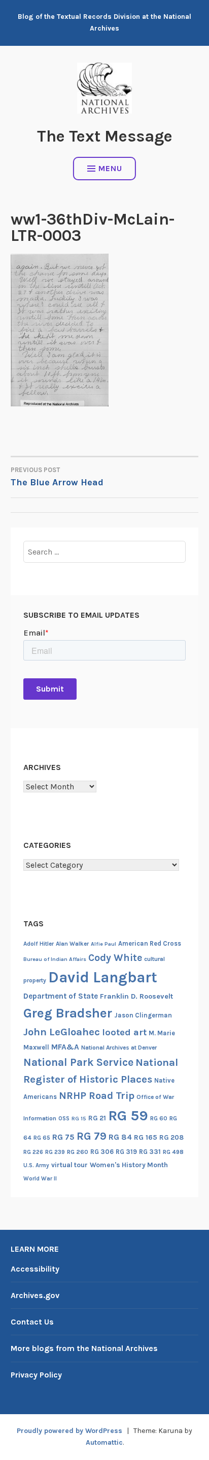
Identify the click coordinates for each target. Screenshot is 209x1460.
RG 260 (77, 1151)
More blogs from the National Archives (84, 1348)
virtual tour (69, 1165)
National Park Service (78, 1062)
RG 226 (33, 1152)
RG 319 (126, 1151)
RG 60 (158, 1118)
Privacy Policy (36, 1375)
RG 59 (128, 1115)
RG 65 (41, 1137)
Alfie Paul (103, 944)
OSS (63, 1118)
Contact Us (32, 1322)
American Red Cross (149, 943)
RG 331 (150, 1151)
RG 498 (173, 1151)
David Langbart (102, 977)
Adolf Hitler (38, 943)
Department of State (60, 996)
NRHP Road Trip (96, 1095)
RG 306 (102, 1151)
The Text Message (104, 136)
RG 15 (79, 1118)
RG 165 (145, 1137)
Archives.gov (35, 1295)
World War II (40, 1178)
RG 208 (171, 1137)
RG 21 (97, 1118)
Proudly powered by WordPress (69, 1430)
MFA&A (65, 1047)
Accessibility (35, 1269)
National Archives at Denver (119, 1047)
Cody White (115, 957)
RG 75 (63, 1137)
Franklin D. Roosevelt (136, 996)
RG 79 (92, 1136)
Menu (110, 168)
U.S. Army (36, 1165)
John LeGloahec (61, 1032)
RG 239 (55, 1152)
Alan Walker (72, 943)
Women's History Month (129, 1165)
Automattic (104, 1442)
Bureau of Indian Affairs (54, 959)
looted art (124, 1032)
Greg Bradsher (67, 1013)
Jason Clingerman (143, 1015)
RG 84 (120, 1137)
